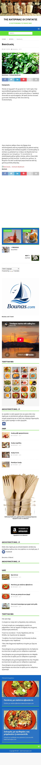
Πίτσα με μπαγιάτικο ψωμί (20, 594)
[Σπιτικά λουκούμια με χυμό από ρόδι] (6, 606)
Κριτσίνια (14, 575)
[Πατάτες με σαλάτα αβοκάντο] (6, 587)
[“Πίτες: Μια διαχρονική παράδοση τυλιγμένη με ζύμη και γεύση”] (16, 376)
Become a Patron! (7, 557)
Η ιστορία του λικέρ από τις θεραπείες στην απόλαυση (19, 622)
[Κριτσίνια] (6, 577)
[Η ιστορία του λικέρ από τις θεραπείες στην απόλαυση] (12, 236)
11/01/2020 (15, 455)
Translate (16, 271)
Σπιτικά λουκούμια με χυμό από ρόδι (24, 604)
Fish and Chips (6, 619)
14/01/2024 (15, 587)
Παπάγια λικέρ (16, 462)
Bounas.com (5, 316)
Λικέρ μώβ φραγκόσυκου (19, 433)
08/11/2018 (6, 49)
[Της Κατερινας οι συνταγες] (20, 15)
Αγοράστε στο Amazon (20, 535)
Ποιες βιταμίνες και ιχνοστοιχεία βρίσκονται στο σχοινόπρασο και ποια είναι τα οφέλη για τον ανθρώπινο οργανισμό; (20, 667)
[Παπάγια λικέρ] (6, 464)
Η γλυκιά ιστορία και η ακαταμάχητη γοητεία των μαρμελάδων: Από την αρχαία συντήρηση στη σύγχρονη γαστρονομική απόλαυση (19, 627)
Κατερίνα (15, 49)
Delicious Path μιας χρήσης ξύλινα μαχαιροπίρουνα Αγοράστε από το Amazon (21, 517)
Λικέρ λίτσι (15, 453)
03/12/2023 (15, 606)
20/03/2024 (15, 577)
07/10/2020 (15, 435)
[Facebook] (4, 423)
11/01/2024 (15, 596)
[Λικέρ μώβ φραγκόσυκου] (6, 435)
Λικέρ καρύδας (16, 443)
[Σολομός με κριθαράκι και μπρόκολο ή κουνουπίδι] (20, 719)
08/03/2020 (15, 445)
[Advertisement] (20, 121)
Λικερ (4, 429)
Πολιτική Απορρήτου (8, 678)
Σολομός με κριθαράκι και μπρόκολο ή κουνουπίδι (17, 732)
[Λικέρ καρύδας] (6, 445)
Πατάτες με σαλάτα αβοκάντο (22, 585)
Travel (12, 316)
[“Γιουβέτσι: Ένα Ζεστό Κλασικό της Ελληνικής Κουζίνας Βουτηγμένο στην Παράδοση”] (7, 376)
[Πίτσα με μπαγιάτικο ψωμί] (6, 596)
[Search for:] (20, 33)
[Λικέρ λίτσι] (6, 455)
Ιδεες (4, 570)
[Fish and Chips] (7, 370)
